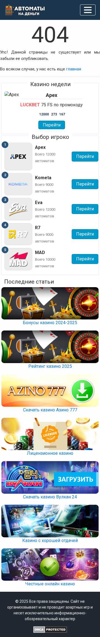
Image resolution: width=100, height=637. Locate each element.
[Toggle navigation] (88, 9)
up (50, 626)
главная (73, 69)
